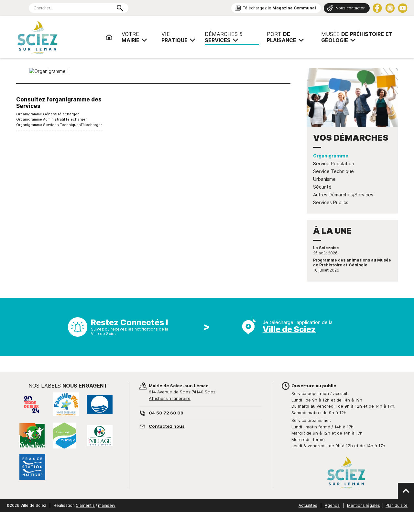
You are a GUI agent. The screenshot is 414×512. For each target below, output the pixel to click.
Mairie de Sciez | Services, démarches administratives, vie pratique (58, 37)
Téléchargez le (279, 8)
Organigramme (330, 155)
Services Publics (330, 202)
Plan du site (397, 505)
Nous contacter (350, 8)
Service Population (333, 163)
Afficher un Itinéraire (170, 398)
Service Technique (333, 171)
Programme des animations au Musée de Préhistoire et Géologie (352, 262)
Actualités (308, 505)
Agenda (332, 505)
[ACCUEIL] (109, 37)
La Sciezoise (326, 248)
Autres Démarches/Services (343, 194)
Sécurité (322, 187)
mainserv (106, 505)
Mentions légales (363, 505)
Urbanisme (324, 179)
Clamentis (85, 505)
